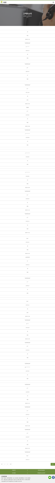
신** (27, 388)
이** (27, 410)
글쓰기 (53, 464)
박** (27, 346)
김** (27, 195)
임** (27, 88)
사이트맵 (13, 473)
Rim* (27, 238)
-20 (1, 464)
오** (27, 111)
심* (27, 261)
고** (27, 282)
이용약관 (13, 470)
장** (27, 67)
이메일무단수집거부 (41, 473)
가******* (27, 46)
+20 (10, 464)
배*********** (27, 367)
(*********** (27, 133)
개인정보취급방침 (41, 470)
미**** (27, 323)
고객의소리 (29, 16)
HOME (24, 16)
